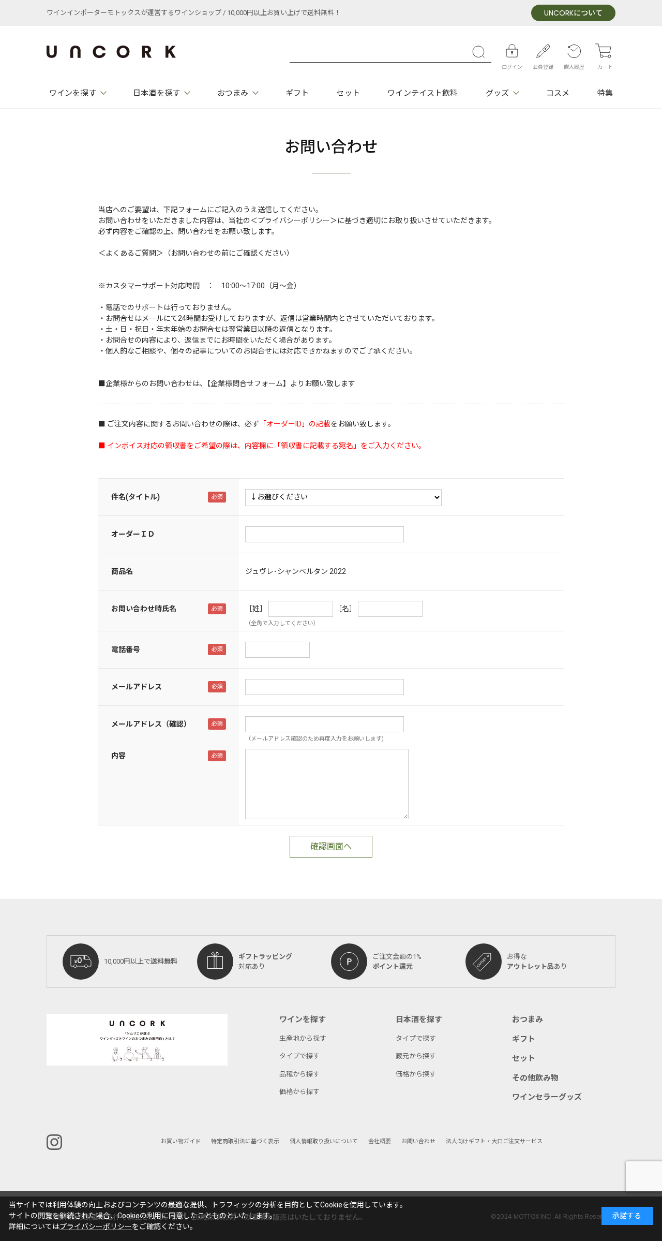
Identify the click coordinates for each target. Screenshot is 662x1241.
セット (347, 93)
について (573, 13)
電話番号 (125, 649)
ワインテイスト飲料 (422, 93)
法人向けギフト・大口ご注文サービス (494, 1141)
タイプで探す (299, 1056)
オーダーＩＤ (133, 534)
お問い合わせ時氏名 (143, 608)
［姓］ (256, 608)
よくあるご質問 (131, 253)
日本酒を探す (156, 93)
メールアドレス (136, 687)
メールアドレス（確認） (151, 724)
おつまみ (232, 93)
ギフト (297, 93)
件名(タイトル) (135, 497)
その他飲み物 (535, 1078)
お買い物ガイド (181, 1141)
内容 (118, 755)
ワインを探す (72, 93)
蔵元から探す (416, 1056)
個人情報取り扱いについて (324, 1141)
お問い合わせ (418, 1141)
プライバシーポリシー (95, 1226)
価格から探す (299, 1092)
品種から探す (299, 1074)
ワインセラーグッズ (547, 1097)
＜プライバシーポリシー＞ (293, 220)
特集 (605, 93)
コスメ (557, 93)
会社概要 (379, 1141)
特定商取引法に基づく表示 (245, 1141)
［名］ (345, 608)
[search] (481, 51)
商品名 (122, 571)
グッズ (497, 93)
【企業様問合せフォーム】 (248, 383)
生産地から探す (302, 1038)
